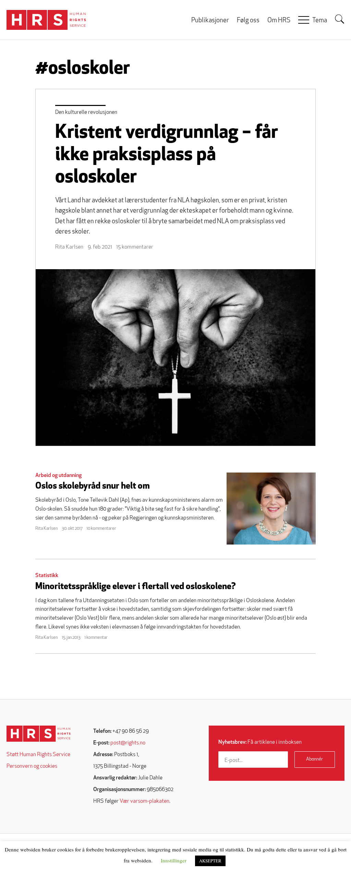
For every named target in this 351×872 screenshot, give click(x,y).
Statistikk (46, 575)
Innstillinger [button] (173, 860)
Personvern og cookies (32, 766)
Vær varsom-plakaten (144, 801)
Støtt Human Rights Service (38, 754)
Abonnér (314, 759)
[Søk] (339, 19)
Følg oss (248, 20)
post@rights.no (127, 743)
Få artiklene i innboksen (260, 742)
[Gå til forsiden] (39, 734)
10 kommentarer (101, 528)
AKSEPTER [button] (210, 861)
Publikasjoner (210, 20)
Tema (319, 20)
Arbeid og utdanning (58, 475)
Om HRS (278, 20)
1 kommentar (96, 637)
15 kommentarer (134, 247)
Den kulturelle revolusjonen (86, 112)
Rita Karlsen (69, 247)
